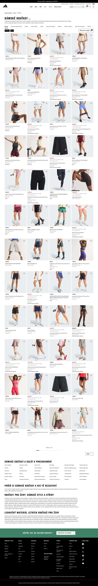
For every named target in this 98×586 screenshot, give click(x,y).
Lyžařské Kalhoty (54, 473)
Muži (31, 6)
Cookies (40, 582)
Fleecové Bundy (83, 465)
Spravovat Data (34, 582)
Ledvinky (7, 470)
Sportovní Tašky (23, 465)
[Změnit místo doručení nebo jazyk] (93, 4)
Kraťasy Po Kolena (24, 479)
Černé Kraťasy (83, 476)
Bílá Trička (37, 465)
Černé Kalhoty (38, 468)
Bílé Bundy (82, 470)
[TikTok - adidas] (87, 560)
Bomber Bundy (8, 476)
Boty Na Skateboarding (70, 468)
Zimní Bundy (68, 470)
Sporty (50, 6)
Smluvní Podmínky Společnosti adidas (67, 582)
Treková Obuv (68, 473)
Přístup (78, 582)
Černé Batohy (68, 476)
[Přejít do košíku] (93, 7)
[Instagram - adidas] (87, 548)
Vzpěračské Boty (84, 468)
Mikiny (21, 473)
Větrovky (22, 476)
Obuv (45, 6)
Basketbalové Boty (84, 473)
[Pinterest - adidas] (87, 556)
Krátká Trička (8, 473)
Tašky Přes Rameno (55, 479)
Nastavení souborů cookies (24, 582)
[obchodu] (5, 6)
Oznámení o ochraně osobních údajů (50, 582)
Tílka (6, 479)
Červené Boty (53, 476)
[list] (49, 26)
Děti (41, 6)
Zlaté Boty (37, 473)
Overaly (6, 468)
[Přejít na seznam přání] (90, 7)
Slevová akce (57, 6)
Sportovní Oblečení (54, 468)
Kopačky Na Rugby (69, 465)
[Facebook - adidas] (87, 544)
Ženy (36, 6)
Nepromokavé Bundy (40, 479)
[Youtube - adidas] (87, 564)
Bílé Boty (52, 465)
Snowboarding (23, 470)
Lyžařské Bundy (53, 470)
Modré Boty (37, 470)
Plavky (21, 468)
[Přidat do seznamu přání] (24, 35)
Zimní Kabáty (8, 465)
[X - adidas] (87, 552)
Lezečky (67, 479)
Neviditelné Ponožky (40, 476)
